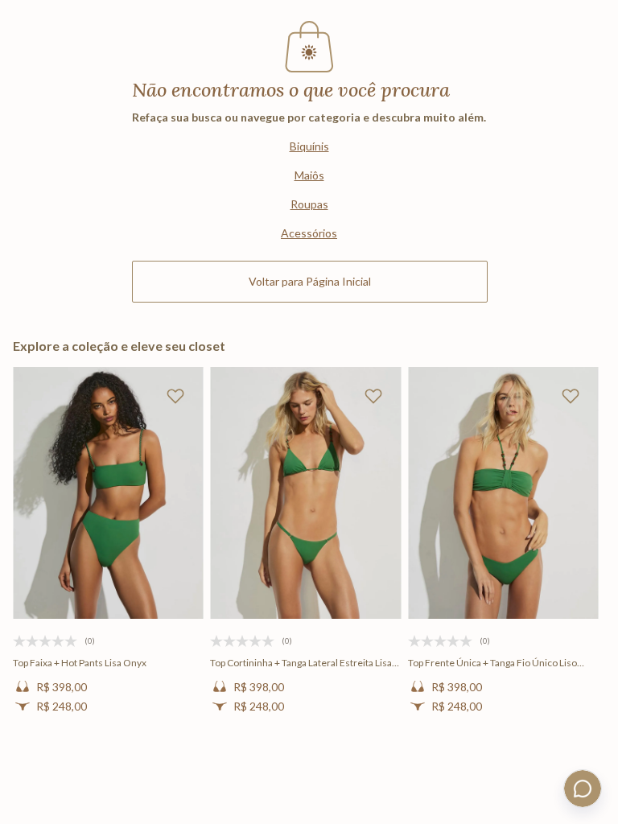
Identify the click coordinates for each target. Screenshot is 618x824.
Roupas (309, 204)
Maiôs (309, 175)
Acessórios (309, 233)
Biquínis (309, 146)
